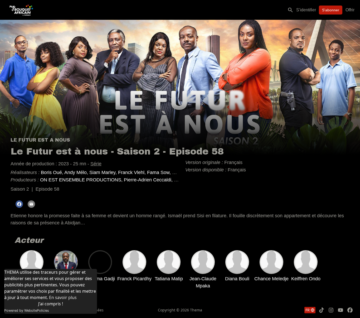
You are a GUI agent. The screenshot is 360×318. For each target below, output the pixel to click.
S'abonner (330, 10)
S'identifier (306, 10)
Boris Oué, (52, 172)
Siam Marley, (103, 172)
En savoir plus (63, 297)
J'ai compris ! (50, 304)
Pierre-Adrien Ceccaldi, (149, 179)
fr (307, 309)
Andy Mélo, (76, 172)
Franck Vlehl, (132, 172)
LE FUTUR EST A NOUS (40, 140)
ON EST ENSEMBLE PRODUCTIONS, (82, 179)
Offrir (350, 10)
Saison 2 (20, 189)
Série (95, 163)
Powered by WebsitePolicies (26, 310)
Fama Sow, (159, 172)
